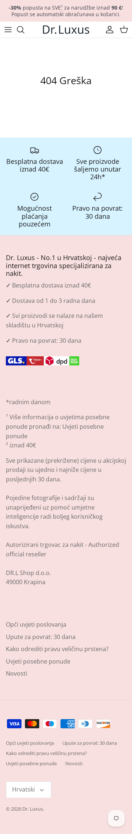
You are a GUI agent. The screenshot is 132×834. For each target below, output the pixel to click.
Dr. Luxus (32, 808)
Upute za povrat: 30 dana (41, 637)
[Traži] (24, 30)
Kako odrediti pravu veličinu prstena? (57, 649)
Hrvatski (23, 789)
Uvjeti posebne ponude (38, 661)
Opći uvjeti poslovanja (36, 624)
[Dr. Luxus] (66, 29)
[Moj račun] (108, 30)
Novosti (16, 673)
